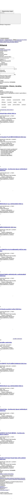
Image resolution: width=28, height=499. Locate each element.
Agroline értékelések (13, 479)
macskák (4, 104)
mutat (2, 80)
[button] (14, 31)
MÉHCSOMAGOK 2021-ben (8, 227)
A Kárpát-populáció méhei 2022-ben (10, 309)
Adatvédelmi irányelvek (19, 478)
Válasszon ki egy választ (6, 155)
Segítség (6, 473)
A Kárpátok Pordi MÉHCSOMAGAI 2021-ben (13, 137)
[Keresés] (10, 19)
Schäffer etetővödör (6, 342)
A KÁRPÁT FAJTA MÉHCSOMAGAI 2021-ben (13, 363)
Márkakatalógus (21, 479)
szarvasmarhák (16, 99)
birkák (23, 99)
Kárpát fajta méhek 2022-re (8, 113)
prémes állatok (16, 104)
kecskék (9, 102)
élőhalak (4, 102)
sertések (24, 104)
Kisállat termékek (11, 42)
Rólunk (1, 473)
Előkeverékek (3, 42)
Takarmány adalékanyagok (15, 41)
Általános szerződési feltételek (7, 478)
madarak (9, 99)
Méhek (16, 42)
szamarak (4, 107)
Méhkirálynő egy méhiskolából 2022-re (11, 203)
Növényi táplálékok (4, 41)
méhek (3, 99)
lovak (20, 102)
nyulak (9, 104)
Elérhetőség (11, 473)
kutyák (14, 102)
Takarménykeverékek (22, 39)
